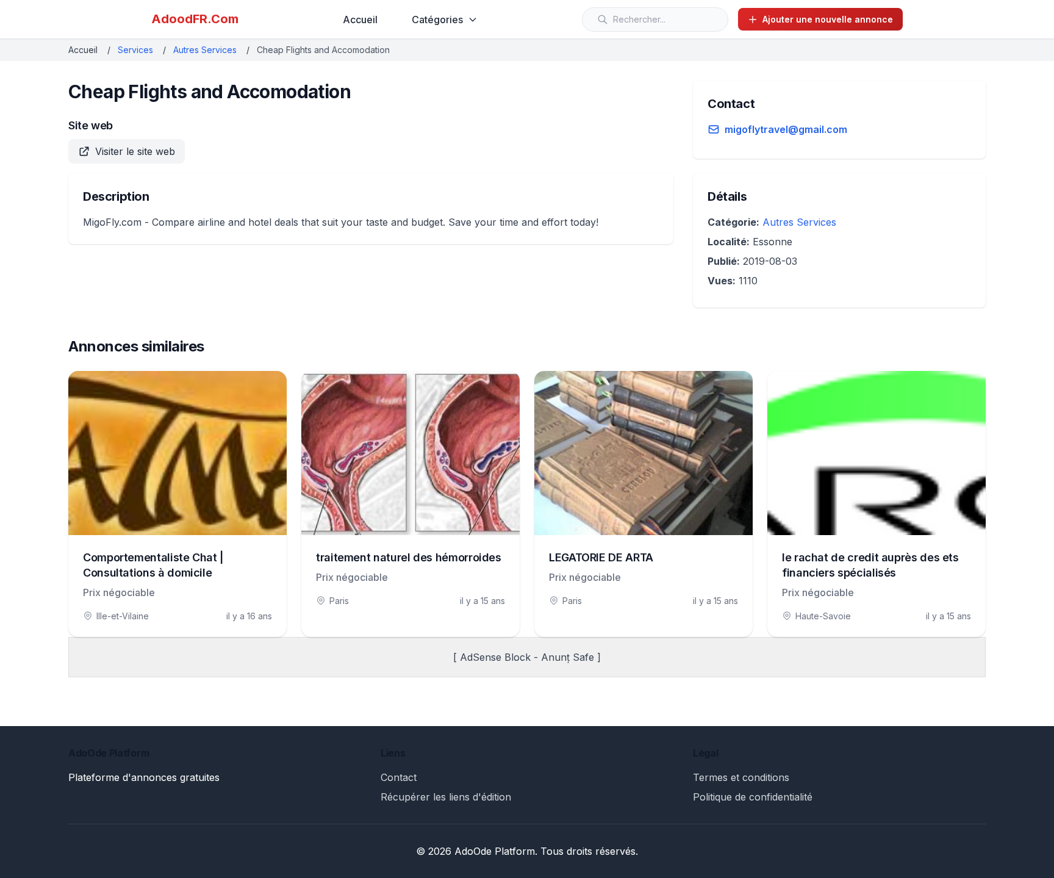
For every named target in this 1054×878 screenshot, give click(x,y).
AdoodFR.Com (194, 19)
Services (135, 50)
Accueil (360, 19)
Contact (399, 777)
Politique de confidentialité (752, 797)
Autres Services (205, 50)
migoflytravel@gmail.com (786, 129)
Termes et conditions (741, 777)
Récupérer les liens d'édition (446, 797)
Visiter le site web (135, 151)
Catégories (437, 19)
